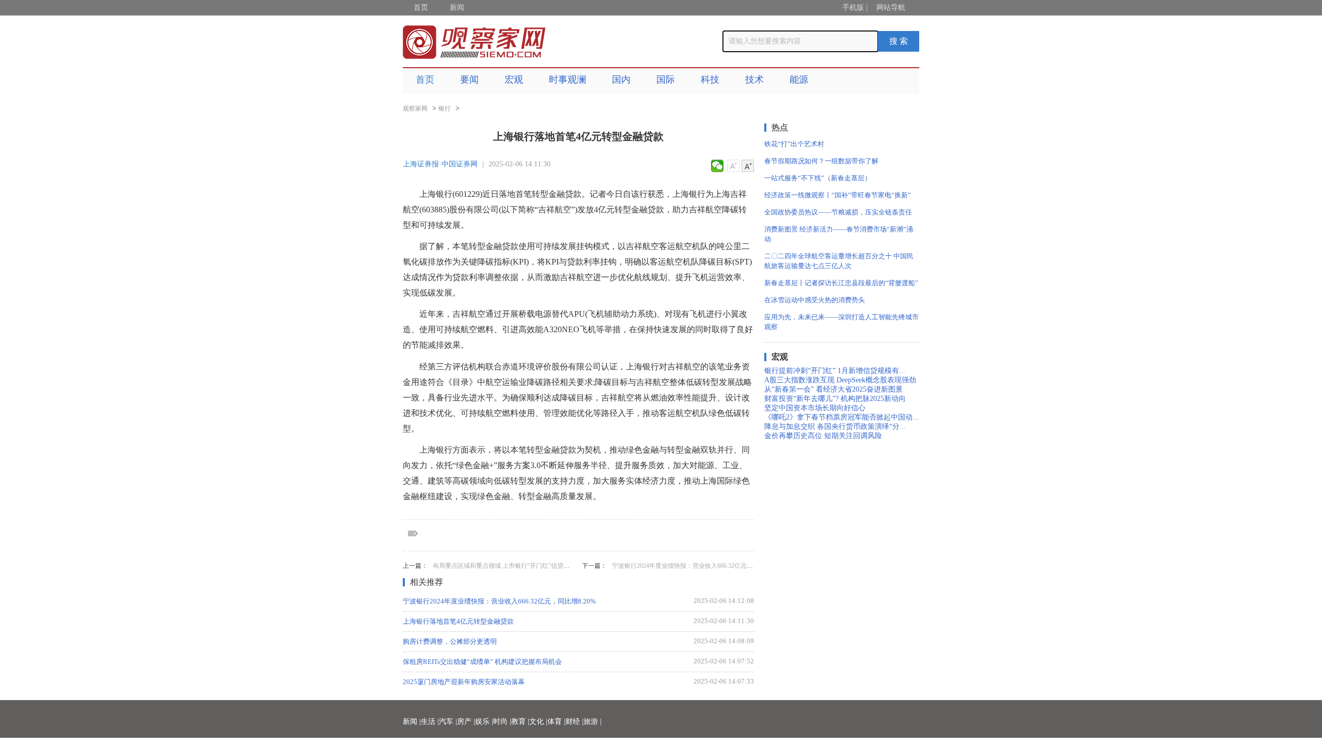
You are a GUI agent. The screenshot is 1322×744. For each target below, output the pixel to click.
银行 (444, 108)
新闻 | (412, 721)
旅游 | (593, 721)
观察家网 (415, 108)
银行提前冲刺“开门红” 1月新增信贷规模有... (834, 371)
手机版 (853, 7)
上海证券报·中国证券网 (440, 164)
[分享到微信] (717, 166)
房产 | (466, 721)
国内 (621, 79)
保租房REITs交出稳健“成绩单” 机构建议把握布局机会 (482, 661)
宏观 (514, 79)
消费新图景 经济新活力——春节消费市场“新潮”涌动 (838, 234)
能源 (799, 79)
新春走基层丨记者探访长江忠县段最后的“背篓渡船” (841, 283)
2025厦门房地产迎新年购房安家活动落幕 (464, 682)
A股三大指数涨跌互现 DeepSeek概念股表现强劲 (840, 380)
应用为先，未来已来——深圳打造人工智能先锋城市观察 (841, 322)
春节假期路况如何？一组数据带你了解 (821, 161)
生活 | (430, 721)
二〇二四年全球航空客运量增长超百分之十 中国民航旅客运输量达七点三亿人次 (839, 261)
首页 (421, 7)
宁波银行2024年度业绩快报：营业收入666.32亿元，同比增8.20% (700, 565)
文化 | (538, 721)
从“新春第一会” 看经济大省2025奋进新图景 (833, 389)
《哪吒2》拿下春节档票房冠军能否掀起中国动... (841, 417)
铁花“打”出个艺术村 (794, 144)
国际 (665, 79)
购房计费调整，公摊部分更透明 (450, 641)
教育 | (520, 721)
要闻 (469, 79)
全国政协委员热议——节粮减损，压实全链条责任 (838, 212)
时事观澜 (567, 79)
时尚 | (502, 721)
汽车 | (448, 721)
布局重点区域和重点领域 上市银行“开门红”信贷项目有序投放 (517, 565)
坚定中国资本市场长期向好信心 (814, 408)
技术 (754, 79)
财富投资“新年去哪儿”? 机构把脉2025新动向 (835, 398)
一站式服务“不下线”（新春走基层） (817, 178)
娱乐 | (484, 721)
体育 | (556, 721)
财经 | (574, 721)
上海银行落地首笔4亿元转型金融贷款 (458, 621)
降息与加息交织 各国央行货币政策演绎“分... (835, 426)
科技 (710, 79)
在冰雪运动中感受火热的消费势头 (814, 300)
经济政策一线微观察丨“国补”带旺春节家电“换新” (837, 195)
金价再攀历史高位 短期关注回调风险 (823, 436)
